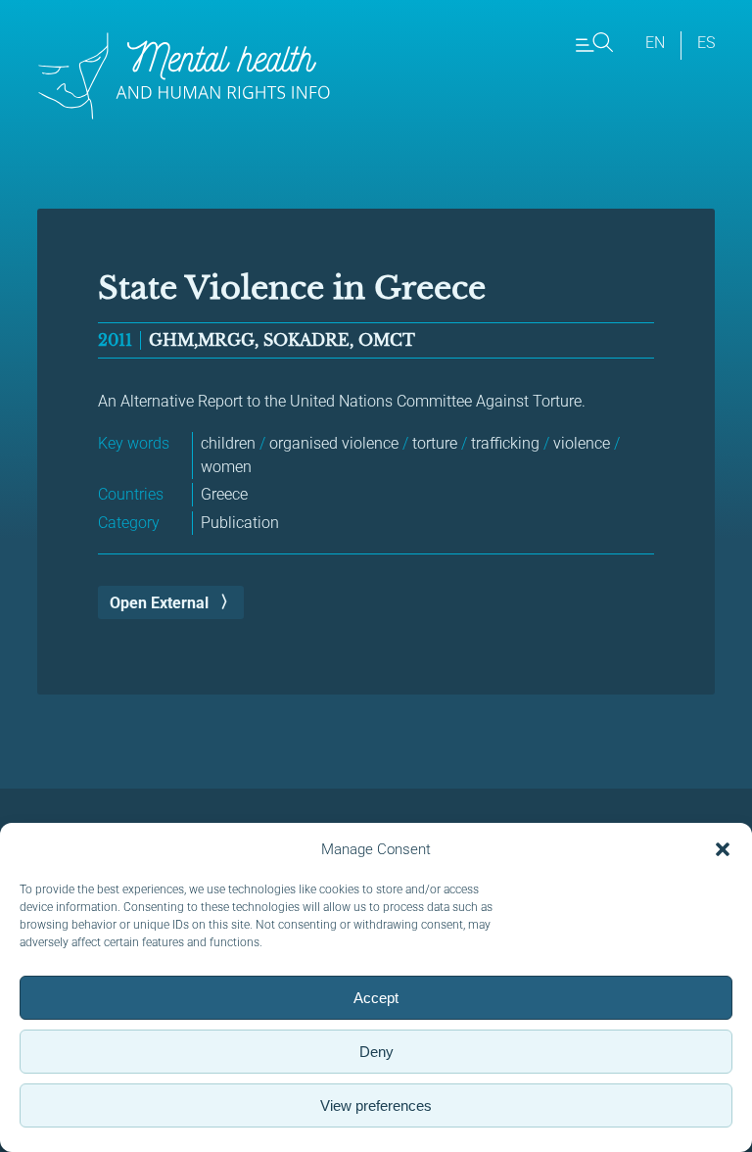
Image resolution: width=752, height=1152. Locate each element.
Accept (376, 997)
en (655, 42)
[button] (722, 849)
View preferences (376, 1105)
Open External (159, 603)
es (706, 42)
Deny (376, 1051)
